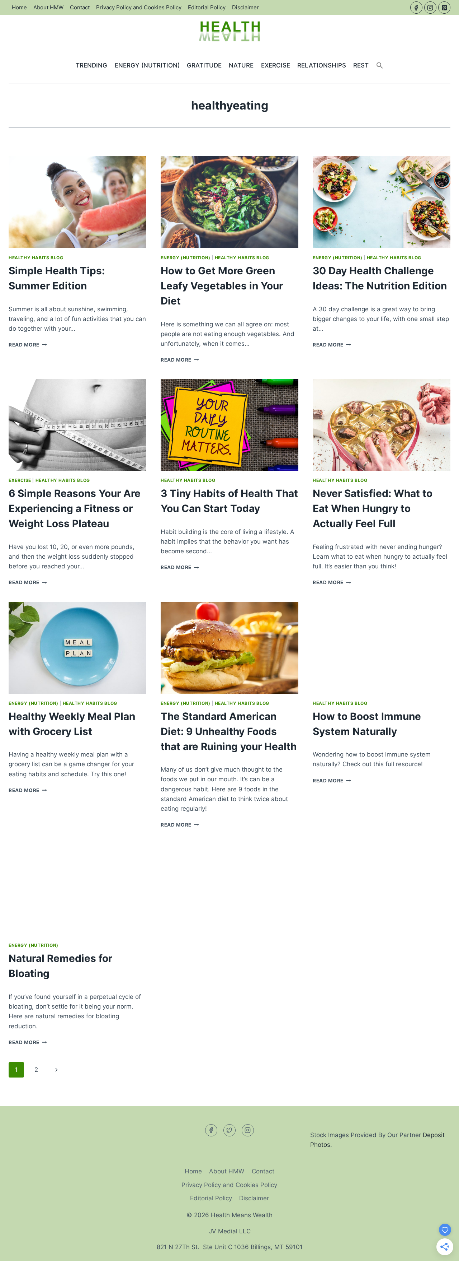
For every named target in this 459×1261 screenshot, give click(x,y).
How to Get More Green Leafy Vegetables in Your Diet (222, 286)
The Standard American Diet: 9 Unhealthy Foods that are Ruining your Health (229, 731)
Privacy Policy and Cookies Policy (138, 7)
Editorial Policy (207, 7)
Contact (80, 7)
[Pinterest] (444, 7)
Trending (91, 65)
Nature (241, 65)
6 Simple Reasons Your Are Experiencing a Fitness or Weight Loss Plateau (75, 508)
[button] (380, 65)
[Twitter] (229, 1130)
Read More (28, 345)
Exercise (275, 65)
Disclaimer (245, 7)
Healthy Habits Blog (36, 257)
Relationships (321, 65)
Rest (361, 65)
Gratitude (204, 65)
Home (19, 7)
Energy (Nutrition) (147, 65)
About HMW (48, 7)
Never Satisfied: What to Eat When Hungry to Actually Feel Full (372, 508)
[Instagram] (430, 7)
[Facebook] (416, 7)
